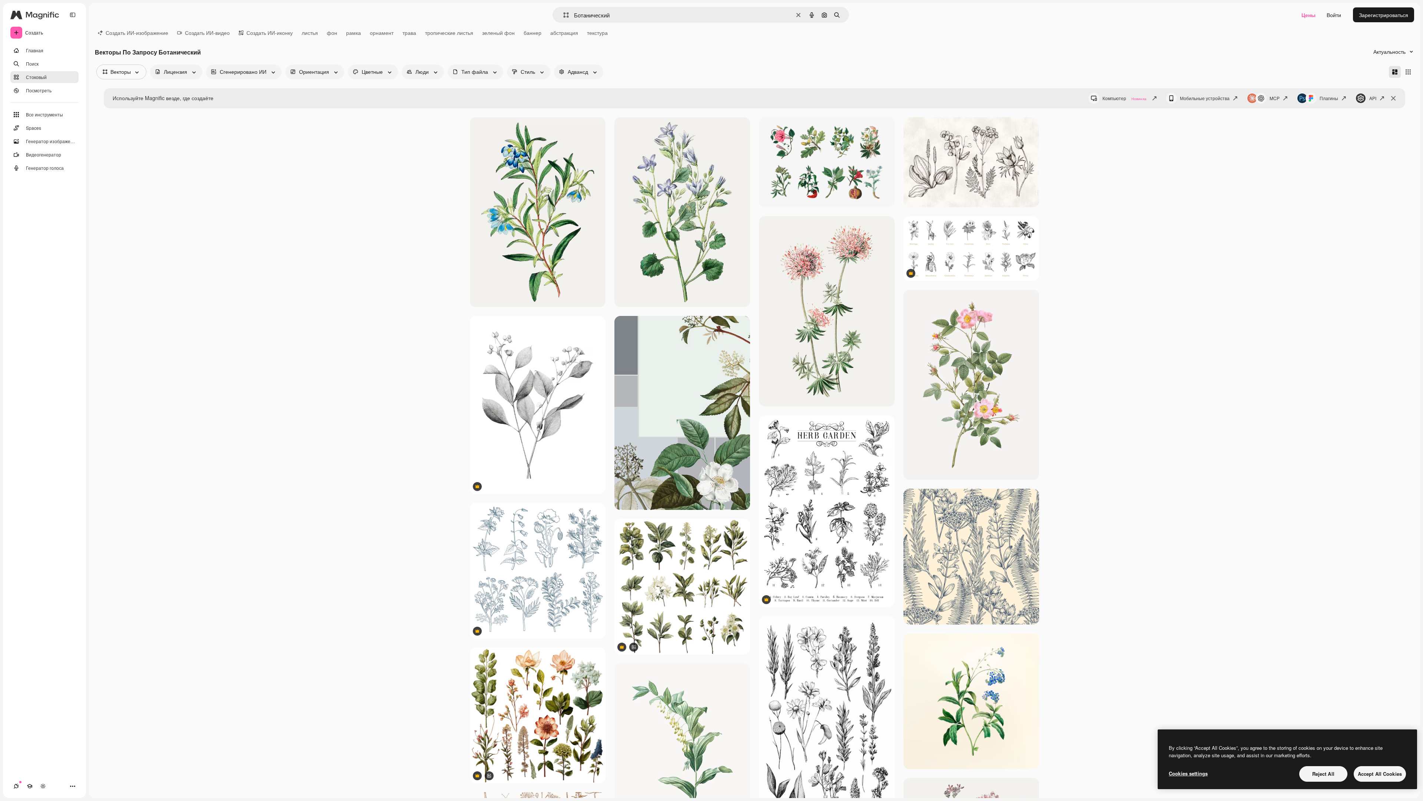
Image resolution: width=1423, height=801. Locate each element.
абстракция (564, 32)
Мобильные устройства (1205, 98)
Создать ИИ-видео (207, 32)
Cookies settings (1188, 773)
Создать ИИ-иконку (269, 32)
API (1372, 98)
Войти (1334, 15)
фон (332, 32)
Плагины (1329, 98)
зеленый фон (498, 32)
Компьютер (1124, 98)
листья (310, 32)
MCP (1275, 98)
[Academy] (30, 786)
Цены (1308, 15)
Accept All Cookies (1380, 773)
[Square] (1408, 72)
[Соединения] (16, 786)
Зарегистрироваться (1383, 15)
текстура (597, 32)
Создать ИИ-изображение (137, 32)
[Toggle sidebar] (73, 15)
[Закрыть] (1393, 98)
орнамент (382, 32)
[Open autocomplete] (563, 15)
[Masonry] (1395, 72)
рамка (353, 32)
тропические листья (449, 32)
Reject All (1323, 773)
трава (409, 32)
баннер (532, 32)
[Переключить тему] (43, 786)
